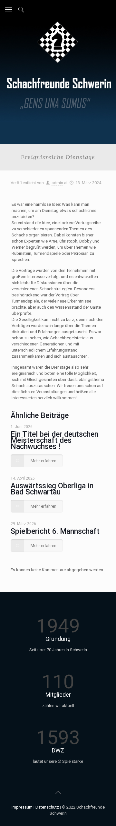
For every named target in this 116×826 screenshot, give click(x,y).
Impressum (22, 807)
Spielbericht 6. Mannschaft (55, 531)
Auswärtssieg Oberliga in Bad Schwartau (52, 489)
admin (57, 182)
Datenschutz (47, 807)
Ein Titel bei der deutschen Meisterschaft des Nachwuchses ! (54, 440)
